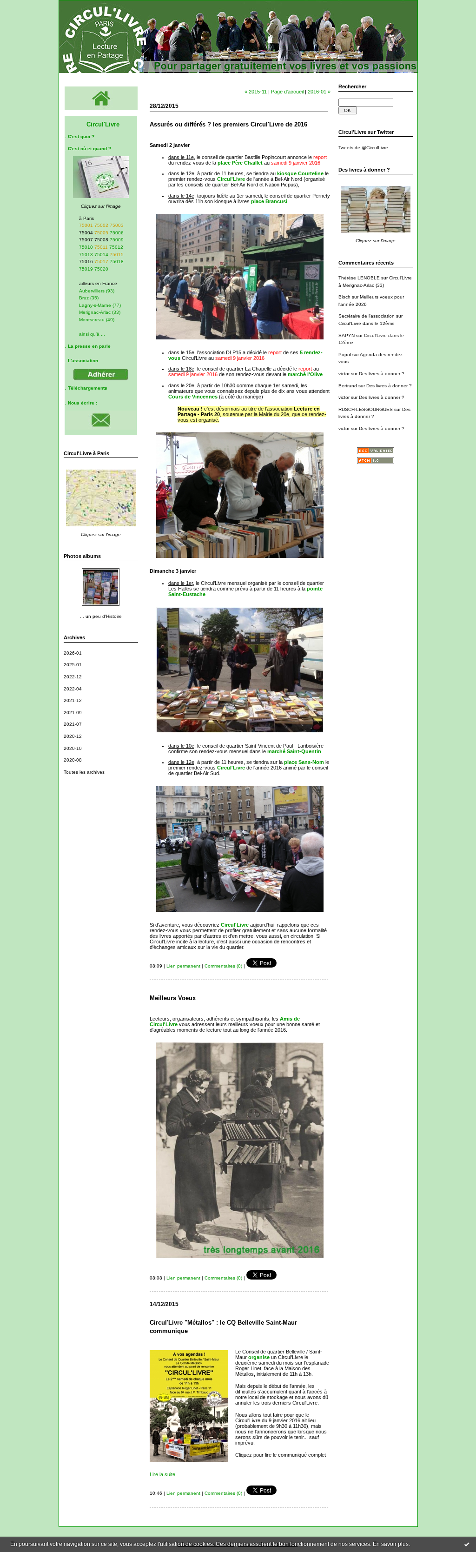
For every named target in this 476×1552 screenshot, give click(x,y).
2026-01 (73, 653)
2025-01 (73, 664)
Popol (344, 354)
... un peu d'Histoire (101, 616)
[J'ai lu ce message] (466, 1544)
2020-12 (73, 736)
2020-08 (73, 760)
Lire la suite (162, 1474)
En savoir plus (391, 1544)
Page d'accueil (287, 91)
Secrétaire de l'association (366, 315)
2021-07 (73, 724)
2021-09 (73, 712)
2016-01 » (319, 91)
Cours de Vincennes (193, 396)
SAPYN (346, 335)
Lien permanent (183, 965)
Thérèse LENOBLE (359, 277)
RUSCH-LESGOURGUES (365, 409)
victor (344, 373)
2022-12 (73, 676)
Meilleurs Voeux (173, 998)
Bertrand (347, 385)
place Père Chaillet (240, 163)
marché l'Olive (305, 374)
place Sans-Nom (304, 762)
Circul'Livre (231, 179)
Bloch (344, 296)
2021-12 (73, 700)
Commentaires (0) (223, 965)
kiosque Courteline (300, 173)
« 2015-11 (256, 91)
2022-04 (73, 688)
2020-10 (73, 748)
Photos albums (82, 556)
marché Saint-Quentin (294, 751)
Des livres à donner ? (381, 373)
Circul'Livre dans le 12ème (366, 323)
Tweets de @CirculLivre (363, 147)
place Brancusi (269, 201)
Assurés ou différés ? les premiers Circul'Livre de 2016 (228, 124)
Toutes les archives (84, 772)
